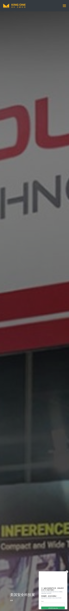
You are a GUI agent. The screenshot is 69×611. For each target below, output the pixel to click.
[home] (14, 6)
